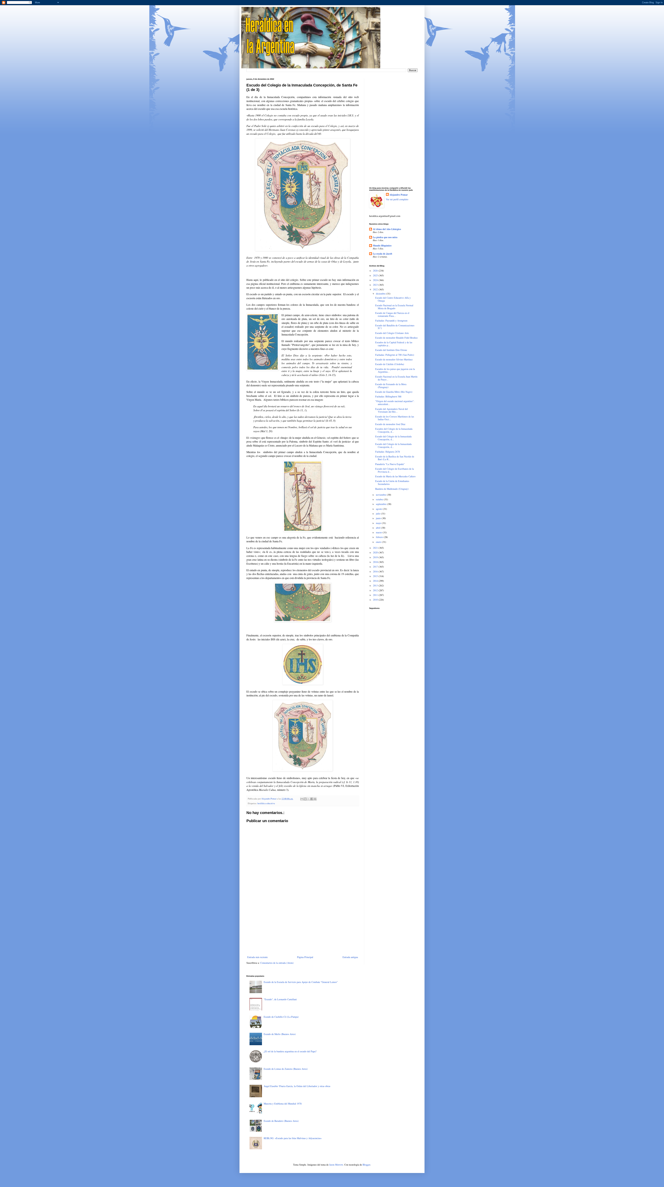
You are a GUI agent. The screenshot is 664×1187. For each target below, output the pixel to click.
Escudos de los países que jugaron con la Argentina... (395, 370)
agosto (379, 508)
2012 (376, 590)
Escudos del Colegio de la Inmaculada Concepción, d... (393, 430)
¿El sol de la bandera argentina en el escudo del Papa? (290, 1051)
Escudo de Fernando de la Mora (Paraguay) (390, 386)
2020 (376, 552)
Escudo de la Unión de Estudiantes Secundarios (392, 482)
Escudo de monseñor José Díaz (390, 424)
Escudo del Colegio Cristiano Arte (392, 333)
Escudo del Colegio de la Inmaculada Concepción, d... (393, 438)
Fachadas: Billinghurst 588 (388, 396)
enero (379, 542)
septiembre (381, 504)
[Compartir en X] (308, 799)
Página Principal (305, 957)
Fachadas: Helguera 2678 (387, 451)
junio (379, 518)
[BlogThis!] (305, 799)
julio (378, 513)
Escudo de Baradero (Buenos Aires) (281, 1120)
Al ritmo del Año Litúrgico (387, 229)
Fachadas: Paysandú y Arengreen (391, 320)
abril (378, 527)
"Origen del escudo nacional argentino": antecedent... (394, 402)
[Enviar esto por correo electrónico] (302, 799)
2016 (376, 571)
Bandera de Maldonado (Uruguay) (392, 488)
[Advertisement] (302, 926)
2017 (376, 566)
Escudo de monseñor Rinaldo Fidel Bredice (396, 337)
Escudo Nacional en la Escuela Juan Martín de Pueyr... (396, 378)
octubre (380, 499)
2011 (376, 595)
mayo (379, 523)
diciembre (381, 293)
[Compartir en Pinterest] (315, 799)
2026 (376, 270)
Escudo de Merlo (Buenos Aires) (280, 1034)
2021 (376, 547)
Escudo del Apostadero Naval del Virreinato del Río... (391, 410)
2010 (376, 599)
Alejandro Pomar (398, 194)
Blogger (366, 1164)
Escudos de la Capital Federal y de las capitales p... (393, 344)
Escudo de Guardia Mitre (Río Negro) (393, 391)
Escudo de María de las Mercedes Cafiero (395, 476)
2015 (376, 576)
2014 (376, 580)
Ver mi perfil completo (397, 199)
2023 (376, 284)
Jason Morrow (336, 1164)
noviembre (381, 494)
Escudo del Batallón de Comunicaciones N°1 (394, 327)
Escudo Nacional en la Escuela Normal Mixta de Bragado (394, 307)
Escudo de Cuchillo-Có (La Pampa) (281, 1016)
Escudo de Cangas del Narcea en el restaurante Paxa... (392, 314)
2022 (376, 289)
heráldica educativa (266, 803)
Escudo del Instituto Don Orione (391, 350)
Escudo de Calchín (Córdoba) (389, 364)
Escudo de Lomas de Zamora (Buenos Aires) (286, 1068)
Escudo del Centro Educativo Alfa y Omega (393, 299)
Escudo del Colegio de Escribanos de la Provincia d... (394, 470)
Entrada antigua (350, 957)
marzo (379, 532)
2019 (376, 557)
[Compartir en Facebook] (311, 799)
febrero (380, 537)
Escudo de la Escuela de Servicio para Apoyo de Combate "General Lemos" (301, 982)
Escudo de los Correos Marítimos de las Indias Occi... (394, 418)
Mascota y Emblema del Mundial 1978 (283, 1103)
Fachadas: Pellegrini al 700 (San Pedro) (394, 354)
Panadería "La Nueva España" (390, 464)
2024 (376, 280)
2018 (376, 562)
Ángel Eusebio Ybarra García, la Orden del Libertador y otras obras (297, 1086)
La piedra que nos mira (385, 237)
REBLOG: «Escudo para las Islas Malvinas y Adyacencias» (293, 1138)
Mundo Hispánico (382, 245)
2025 (376, 275)
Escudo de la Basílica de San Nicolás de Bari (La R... (394, 458)
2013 (376, 585)
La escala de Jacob (382, 253)
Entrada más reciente (257, 957)
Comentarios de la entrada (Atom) (277, 962)
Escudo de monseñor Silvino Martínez (394, 359)
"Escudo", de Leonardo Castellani (280, 999)
